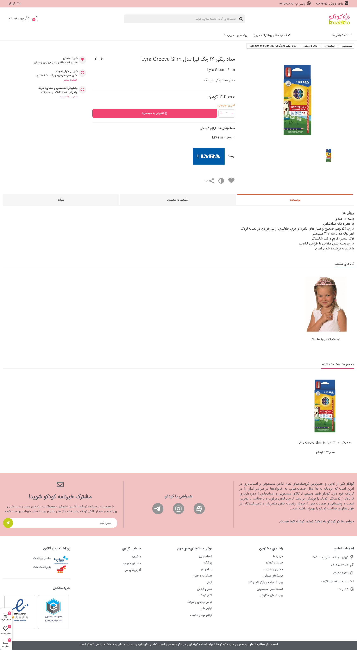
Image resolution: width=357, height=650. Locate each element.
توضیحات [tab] (294, 199)
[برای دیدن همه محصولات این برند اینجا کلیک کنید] (193, 156)
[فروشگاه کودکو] (339, 18)
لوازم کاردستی (208, 128)
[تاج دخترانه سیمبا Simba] (326, 304)
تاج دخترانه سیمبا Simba (326, 340)
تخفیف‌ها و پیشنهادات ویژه (270, 35)
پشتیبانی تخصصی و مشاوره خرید (57, 88)
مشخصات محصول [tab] (178, 199)
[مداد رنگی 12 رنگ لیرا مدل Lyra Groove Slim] (325, 406)
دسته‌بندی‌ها (339, 35)
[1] (8, 523)
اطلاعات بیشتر (70, 80)
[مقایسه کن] (221, 182)
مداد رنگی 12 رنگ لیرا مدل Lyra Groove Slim (325, 443)
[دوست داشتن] (231, 181)
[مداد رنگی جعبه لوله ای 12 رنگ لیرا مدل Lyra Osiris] (95, 59)
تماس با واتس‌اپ (69, 97)
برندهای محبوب (237, 35)
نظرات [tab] (60, 199)
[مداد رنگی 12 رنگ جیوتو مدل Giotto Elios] (102, 59)
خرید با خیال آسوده (66, 71)
